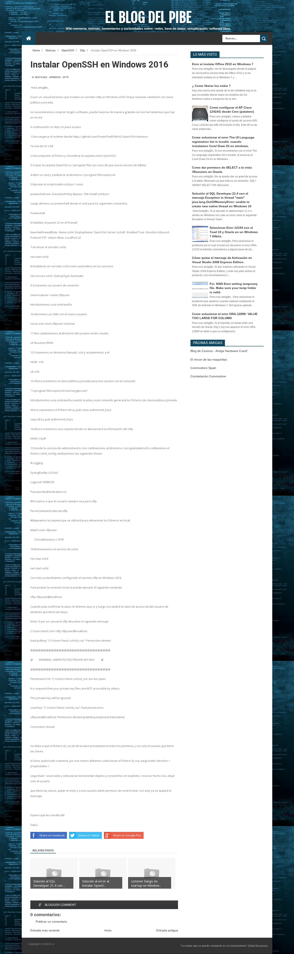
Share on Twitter (89, 835)
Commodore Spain (203, 368)
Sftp (66, 77)
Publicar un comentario (51, 921)
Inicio (107, 930)
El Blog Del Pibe (148, 17)
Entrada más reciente (45, 930)
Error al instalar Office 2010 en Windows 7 (222, 64)
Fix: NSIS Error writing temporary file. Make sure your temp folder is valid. (234, 288)
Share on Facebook (52, 835)
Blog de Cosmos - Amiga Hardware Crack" (219, 351)
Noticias (41, 77)
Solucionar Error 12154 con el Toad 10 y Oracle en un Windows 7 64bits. (234, 232)
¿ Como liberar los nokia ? (211, 86)
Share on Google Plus (127, 835)
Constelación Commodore (208, 376)
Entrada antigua (167, 930)
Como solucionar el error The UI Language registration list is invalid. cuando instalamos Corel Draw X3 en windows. (223, 141)
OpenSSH (55, 77)
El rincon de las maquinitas (208, 359)
